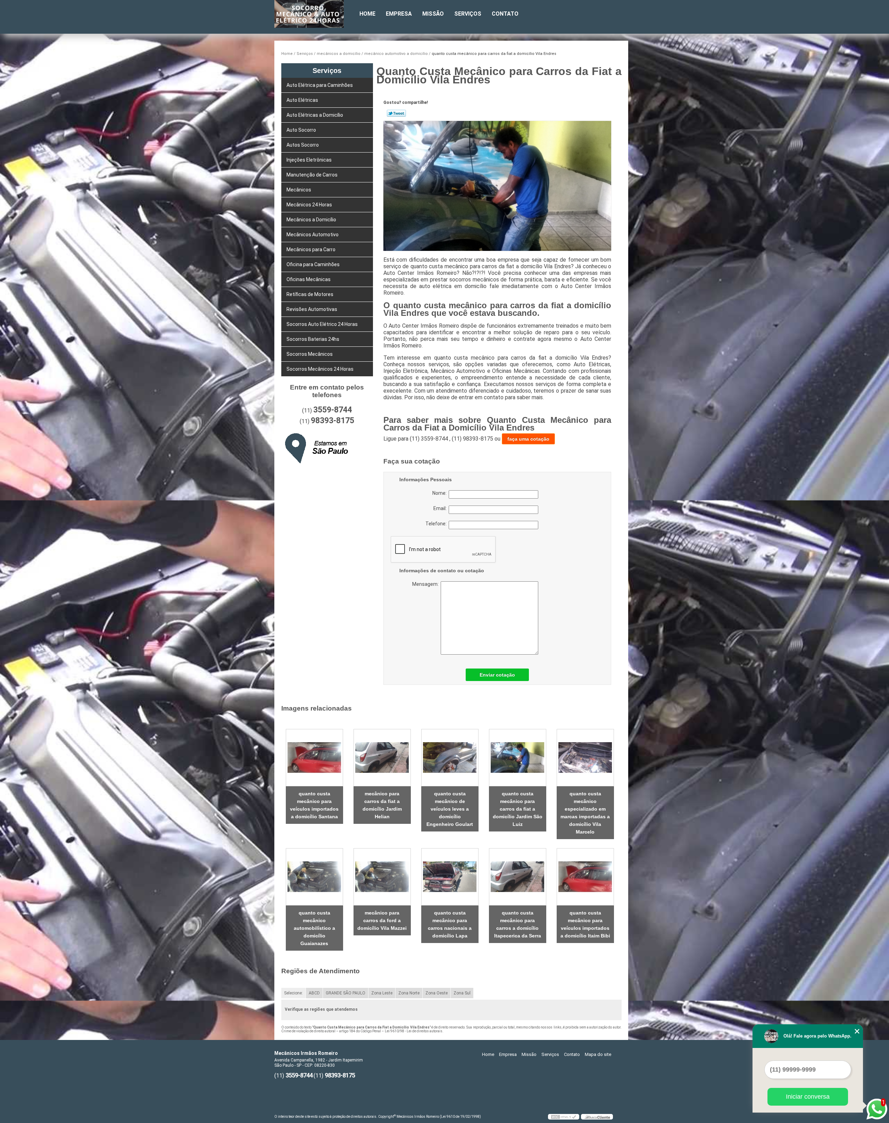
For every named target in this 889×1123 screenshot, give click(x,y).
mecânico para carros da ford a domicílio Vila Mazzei (382, 920)
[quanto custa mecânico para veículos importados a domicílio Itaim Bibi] (585, 876)
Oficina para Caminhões (313, 264)
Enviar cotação (497, 675)
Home (367, 13)
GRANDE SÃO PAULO (345, 993)
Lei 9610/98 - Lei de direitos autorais (413, 1031)
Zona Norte (408, 993)
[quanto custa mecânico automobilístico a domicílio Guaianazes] (314, 876)
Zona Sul (462, 993)
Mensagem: (455, 618)
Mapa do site (598, 1054)
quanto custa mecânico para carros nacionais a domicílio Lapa (450, 924)
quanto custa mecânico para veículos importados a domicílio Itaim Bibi (585, 924)
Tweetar (396, 113)
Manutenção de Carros (312, 175)
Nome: (440, 493)
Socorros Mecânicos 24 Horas (320, 369)
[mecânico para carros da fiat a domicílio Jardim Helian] (382, 757)
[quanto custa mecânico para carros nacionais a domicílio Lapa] (450, 876)
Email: (441, 508)
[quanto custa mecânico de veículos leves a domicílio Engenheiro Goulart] (450, 757)
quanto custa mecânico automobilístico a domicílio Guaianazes (314, 928)
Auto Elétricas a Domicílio (314, 115)
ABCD (314, 993)
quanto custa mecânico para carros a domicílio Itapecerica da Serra (517, 924)
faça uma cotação (528, 439)
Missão (433, 13)
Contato (505, 13)
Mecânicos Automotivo (312, 234)
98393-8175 (332, 420)
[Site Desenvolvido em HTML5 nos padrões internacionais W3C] (563, 1117)
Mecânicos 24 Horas (309, 204)
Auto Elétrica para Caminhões (319, 85)
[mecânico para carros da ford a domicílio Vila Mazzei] (382, 876)
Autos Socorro (302, 145)
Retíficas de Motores (309, 294)
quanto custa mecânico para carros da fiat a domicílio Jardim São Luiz (517, 809)
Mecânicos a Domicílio (311, 219)
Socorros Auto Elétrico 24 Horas (322, 324)
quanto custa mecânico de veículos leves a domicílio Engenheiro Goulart (449, 809)
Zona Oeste (436, 993)
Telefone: (437, 523)
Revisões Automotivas (311, 309)
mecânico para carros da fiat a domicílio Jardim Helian (382, 805)
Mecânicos (298, 189)
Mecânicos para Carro (310, 249)
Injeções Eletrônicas (309, 160)
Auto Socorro (301, 130)
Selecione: (293, 993)
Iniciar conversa (808, 1096)
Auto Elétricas (302, 100)
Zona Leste (381, 993)
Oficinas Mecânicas (308, 279)
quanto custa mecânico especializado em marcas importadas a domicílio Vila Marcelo (585, 813)
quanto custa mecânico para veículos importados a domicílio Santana (314, 805)
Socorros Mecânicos (309, 354)
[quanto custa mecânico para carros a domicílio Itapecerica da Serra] (517, 876)
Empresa (399, 13)
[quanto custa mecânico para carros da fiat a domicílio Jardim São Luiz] (517, 757)
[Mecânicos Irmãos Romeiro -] (314, 14)
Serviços (467, 13)
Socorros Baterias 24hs (312, 339)
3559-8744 (332, 410)
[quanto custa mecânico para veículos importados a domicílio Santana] (314, 757)
